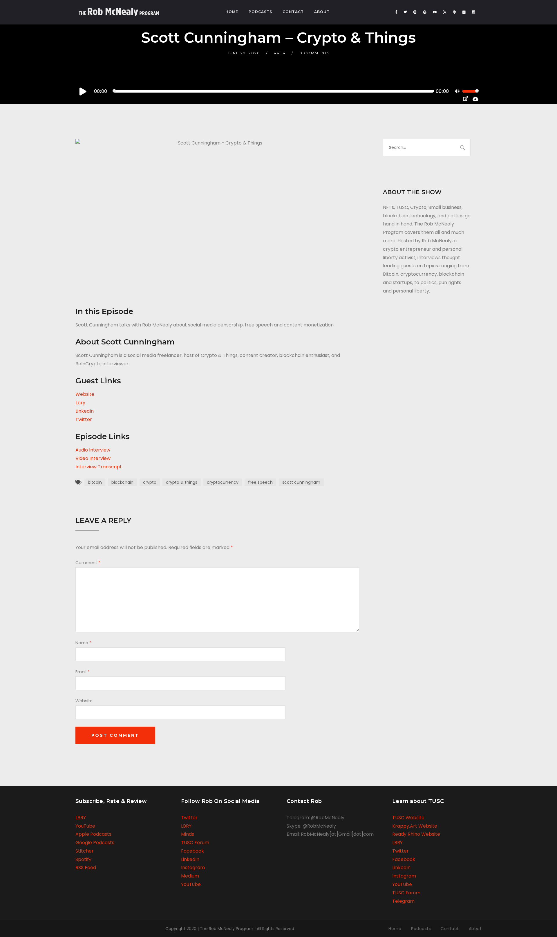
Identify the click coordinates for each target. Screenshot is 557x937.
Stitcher (84, 851)
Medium (190, 876)
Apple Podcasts (93, 834)
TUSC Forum (195, 842)
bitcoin (95, 482)
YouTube (85, 826)
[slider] (470, 95)
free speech (260, 482)
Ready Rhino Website (416, 834)
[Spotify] (425, 12)
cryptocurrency (222, 482)
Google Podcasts (94, 842)
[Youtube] (435, 12)
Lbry (80, 402)
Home (231, 12)
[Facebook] (396, 12)
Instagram (193, 867)
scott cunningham (301, 482)
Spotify (83, 859)
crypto (149, 482)
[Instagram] (415, 12)
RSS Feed (85, 867)
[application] (278, 91)
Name (83, 643)
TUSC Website (408, 817)
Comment (87, 563)
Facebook (192, 851)
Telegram (403, 901)
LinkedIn (84, 411)
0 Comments (314, 53)
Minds (187, 834)
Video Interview (93, 458)
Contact (293, 12)
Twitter (83, 419)
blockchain (122, 482)
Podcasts (260, 12)
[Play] (83, 91)
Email (82, 672)
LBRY (80, 817)
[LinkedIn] (464, 12)
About (322, 12)
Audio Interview (92, 450)
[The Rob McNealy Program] (118, 9)
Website (84, 394)
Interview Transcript (98, 466)
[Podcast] (454, 12)
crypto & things (181, 482)
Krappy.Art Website (414, 826)
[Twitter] (405, 12)
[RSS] (445, 12)
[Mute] (458, 92)
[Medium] (473, 12)
